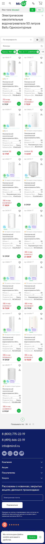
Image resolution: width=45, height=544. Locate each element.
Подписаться (12, 505)
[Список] (42, 40)
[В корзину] (19, 104)
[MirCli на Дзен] (15, 453)
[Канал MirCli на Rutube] (21, 453)
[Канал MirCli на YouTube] (10, 453)
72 (33, 424)
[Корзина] (41, 3)
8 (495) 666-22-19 (13, 440)
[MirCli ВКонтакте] (4, 453)
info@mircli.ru (11, 446)
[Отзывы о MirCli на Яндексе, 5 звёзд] (10, 524)
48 (30, 424)
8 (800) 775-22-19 (13, 434)
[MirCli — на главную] (22, 3)
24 (26, 424)
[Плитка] (37, 40)
